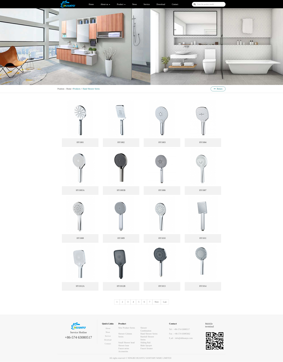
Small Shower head (126, 343)
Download (161, 4)
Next (157, 302)
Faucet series (123, 348)
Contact (175, 4)
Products (76, 89)
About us (105, 4)
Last (165, 302)
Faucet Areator (146, 348)
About (107, 328)
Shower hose (123, 345)
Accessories (123, 351)
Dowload (107, 340)
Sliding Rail (145, 343)
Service (147, 4)
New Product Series (126, 328)
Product (120, 4)
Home (91, 4)
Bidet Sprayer (146, 345)
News (134, 4)
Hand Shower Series (91, 89)
